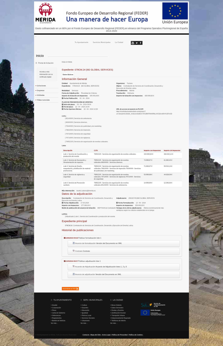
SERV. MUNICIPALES (92, 300)
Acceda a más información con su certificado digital (46, 74)
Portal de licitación (45, 63)
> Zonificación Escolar (118, 313)
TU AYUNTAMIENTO (62, 300)
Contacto (86, 335)
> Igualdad (84, 313)
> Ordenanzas (56, 315)
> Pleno (53, 310)
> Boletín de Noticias (58, 321)
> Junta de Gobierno (58, 313)
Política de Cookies (136, 335)
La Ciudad (119, 42)
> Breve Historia (115, 305)
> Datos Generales (116, 308)
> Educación (85, 310)
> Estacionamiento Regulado (120, 318)
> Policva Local (86, 315)
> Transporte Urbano (117, 315)
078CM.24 (68, 225)
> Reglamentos (56, 318)
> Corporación (56, 308)
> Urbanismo (85, 321)
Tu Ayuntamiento (81, 42)
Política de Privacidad (120, 335)
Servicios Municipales (101, 42)
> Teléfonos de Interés (118, 321)
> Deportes (84, 308)
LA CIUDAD (118, 300)
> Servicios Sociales (88, 318)
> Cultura (84, 305)
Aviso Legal (106, 335)
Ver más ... (54, 323)
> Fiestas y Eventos (117, 310)
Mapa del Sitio (95, 335)
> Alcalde (54, 305)
